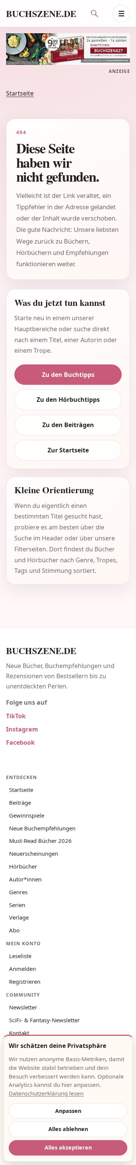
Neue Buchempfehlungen (42, 828)
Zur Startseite (68, 450)
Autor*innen (25, 879)
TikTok (16, 716)
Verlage (19, 917)
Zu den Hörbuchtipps (68, 399)
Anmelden (22, 968)
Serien (17, 905)
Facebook (20, 742)
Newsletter (23, 1007)
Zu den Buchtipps (68, 374)
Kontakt (19, 1033)
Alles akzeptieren (68, 1147)
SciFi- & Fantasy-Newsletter (44, 1020)
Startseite (20, 93)
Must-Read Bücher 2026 (40, 840)
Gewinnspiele (26, 815)
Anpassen (68, 1110)
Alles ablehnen (68, 1129)
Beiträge (20, 802)
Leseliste (20, 956)
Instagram (22, 729)
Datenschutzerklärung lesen (46, 1093)
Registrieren (24, 981)
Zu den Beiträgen (68, 425)
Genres (18, 892)
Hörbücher (23, 866)
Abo (14, 930)
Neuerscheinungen (33, 853)
